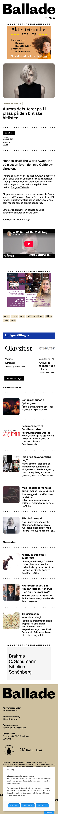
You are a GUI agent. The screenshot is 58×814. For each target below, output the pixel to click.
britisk (14, 316)
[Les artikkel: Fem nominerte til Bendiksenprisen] (29, 433)
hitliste (49, 316)
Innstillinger (49, 812)
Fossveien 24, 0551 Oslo (14, 727)
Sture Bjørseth (10, 719)
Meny (52, 18)
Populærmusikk (12, 103)
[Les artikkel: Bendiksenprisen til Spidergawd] (29, 405)
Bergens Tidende (20, 187)
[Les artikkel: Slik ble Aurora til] (29, 524)
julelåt (6, 320)
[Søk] (46, 18)
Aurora (6, 316)
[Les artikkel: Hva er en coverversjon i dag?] (29, 464)
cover (22, 316)
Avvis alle (13, 805)
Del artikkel (9, 133)
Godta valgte (27, 805)
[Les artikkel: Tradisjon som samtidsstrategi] (29, 623)
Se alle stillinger (14, 378)
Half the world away (35, 316)
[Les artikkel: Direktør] (20, 358)
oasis (13, 320)
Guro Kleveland (10, 710)
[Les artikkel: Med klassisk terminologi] (29, 495)
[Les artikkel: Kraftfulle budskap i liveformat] (29, 562)
